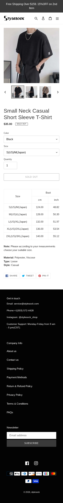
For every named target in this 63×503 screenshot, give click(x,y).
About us (11, 351)
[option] (18, 92)
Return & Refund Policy (19, 386)
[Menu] (57, 18)
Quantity (8, 159)
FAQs (10, 412)
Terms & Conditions (17, 403)
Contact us (13, 359)
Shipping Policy (15, 368)
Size (6, 146)
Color (6, 133)
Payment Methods (17, 377)
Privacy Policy (15, 394)
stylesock (35, 492)
